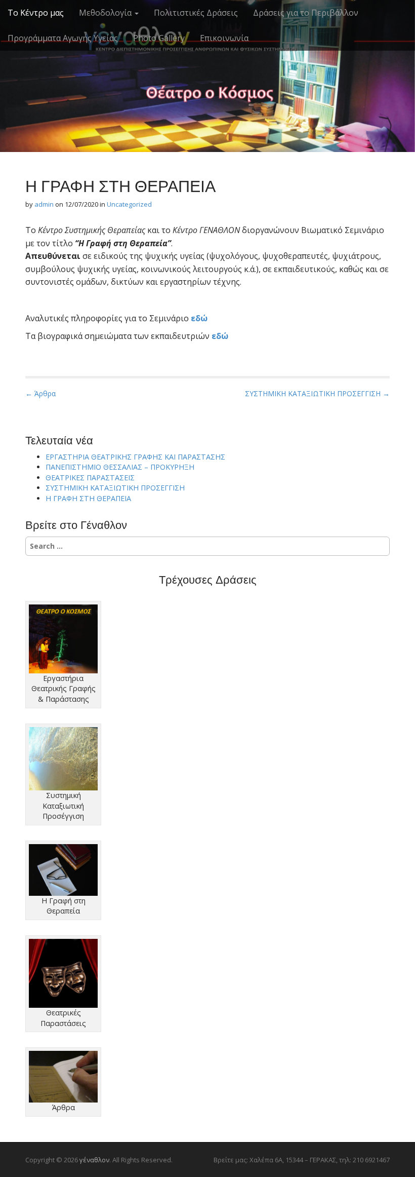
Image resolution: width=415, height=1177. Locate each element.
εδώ (199, 318)
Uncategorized (129, 204)
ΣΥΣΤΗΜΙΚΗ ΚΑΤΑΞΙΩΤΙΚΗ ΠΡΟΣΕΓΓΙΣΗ (115, 487)
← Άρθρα (40, 393)
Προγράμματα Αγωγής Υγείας (63, 38)
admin (44, 204)
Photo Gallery (159, 38)
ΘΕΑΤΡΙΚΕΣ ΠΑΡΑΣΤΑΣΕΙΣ (90, 477)
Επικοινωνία (224, 38)
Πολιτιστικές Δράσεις (196, 12)
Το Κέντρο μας (36, 12)
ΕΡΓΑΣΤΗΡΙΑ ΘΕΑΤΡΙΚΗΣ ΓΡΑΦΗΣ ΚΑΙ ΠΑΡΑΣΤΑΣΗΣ (135, 457)
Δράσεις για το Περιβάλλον (305, 12)
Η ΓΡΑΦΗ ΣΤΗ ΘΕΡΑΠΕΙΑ (88, 498)
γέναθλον (207, 61)
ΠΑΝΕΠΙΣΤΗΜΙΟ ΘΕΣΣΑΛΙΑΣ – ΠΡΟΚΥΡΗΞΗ (120, 467)
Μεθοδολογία (106, 12)
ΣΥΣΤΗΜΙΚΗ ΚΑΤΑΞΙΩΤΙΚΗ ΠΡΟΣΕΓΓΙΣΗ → (317, 393)
